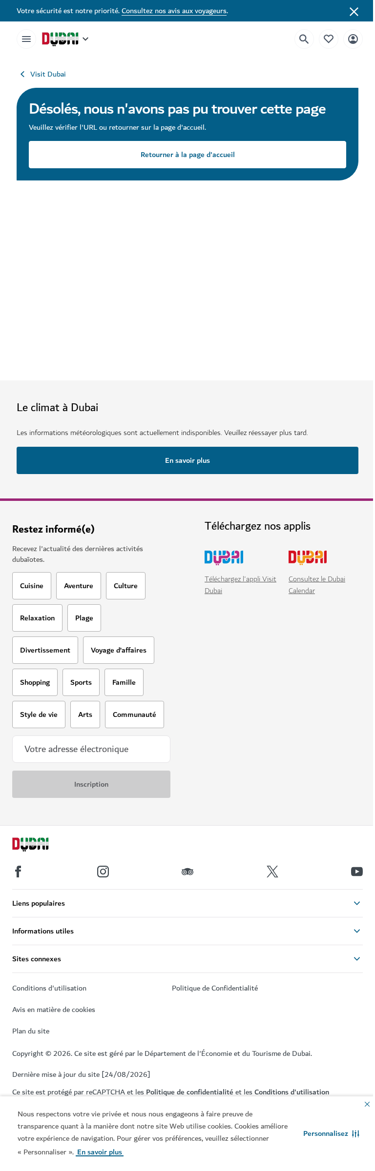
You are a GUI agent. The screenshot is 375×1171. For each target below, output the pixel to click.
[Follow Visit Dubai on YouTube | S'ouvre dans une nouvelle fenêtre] (357, 871)
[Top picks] (328, 38)
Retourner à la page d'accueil (188, 154)
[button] (331, 1133)
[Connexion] (353, 38)
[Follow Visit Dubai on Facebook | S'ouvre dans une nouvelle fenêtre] (18, 871)
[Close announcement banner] (354, 11)
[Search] (304, 39)
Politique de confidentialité (189, 1092)
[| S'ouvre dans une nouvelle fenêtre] (103, 871)
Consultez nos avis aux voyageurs (174, 10)
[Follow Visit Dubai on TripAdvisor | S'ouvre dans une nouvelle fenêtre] (187, 871)
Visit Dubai (48, 74)
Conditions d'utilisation (291, 1092)
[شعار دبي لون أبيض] (41, 845)
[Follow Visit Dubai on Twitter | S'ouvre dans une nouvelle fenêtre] (272, 871)
